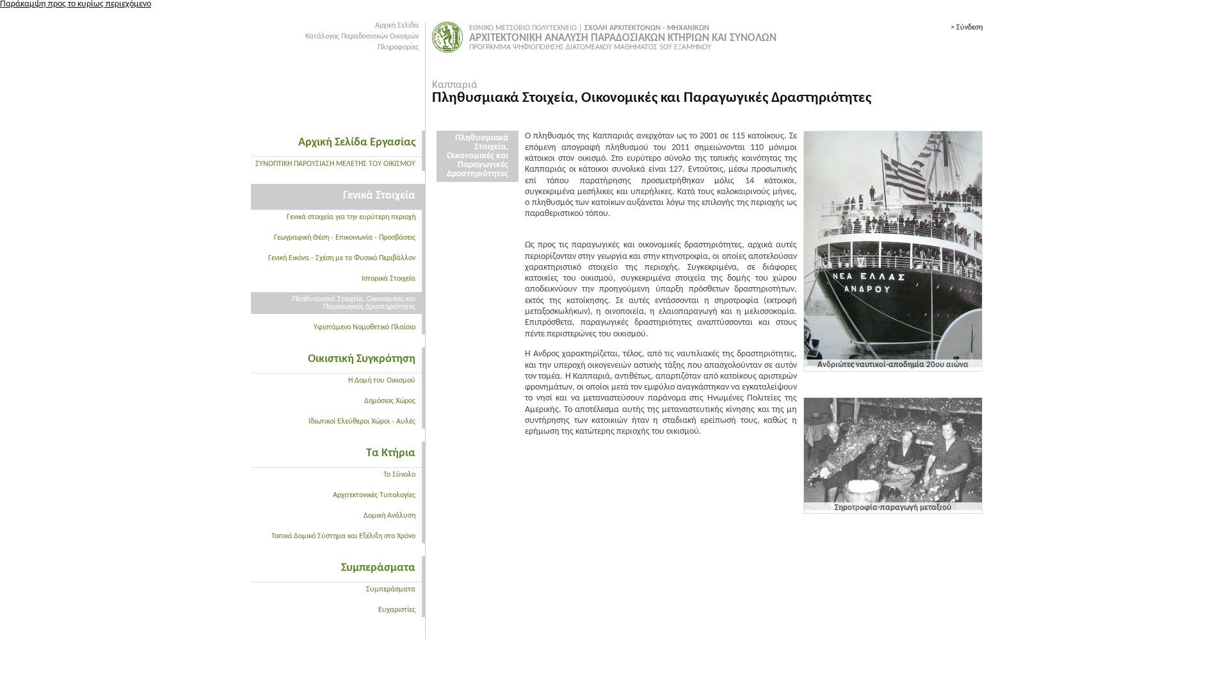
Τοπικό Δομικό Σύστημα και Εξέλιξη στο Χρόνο (343, 536)
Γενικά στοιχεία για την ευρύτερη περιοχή (351, 217)
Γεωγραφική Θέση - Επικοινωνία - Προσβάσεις (344, 238)
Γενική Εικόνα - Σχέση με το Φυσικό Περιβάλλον (341, 258)
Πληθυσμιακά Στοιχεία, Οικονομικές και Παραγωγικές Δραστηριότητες (354, 303)
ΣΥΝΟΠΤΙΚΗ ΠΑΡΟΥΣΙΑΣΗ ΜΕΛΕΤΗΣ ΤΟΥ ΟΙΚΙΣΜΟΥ (335, 164)
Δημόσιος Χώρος (389, 401)
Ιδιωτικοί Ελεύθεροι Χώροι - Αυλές (362, 421)
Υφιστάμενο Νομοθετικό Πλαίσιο (364, 327)
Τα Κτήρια (390, 453)
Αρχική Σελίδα (397, 25)
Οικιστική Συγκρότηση (361, 359)
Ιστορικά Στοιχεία (388, 279)
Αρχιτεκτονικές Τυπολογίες (374, 495)
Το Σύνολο (399, 475)
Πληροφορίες (398, 47)
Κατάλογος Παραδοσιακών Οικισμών (362, 36)
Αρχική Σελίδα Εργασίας (356, 142)
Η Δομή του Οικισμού (381, 380)
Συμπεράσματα (378, 568)
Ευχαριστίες (396, 610)
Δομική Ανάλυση (389, 516)
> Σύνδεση (967, 27)
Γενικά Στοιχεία (379, 196)
